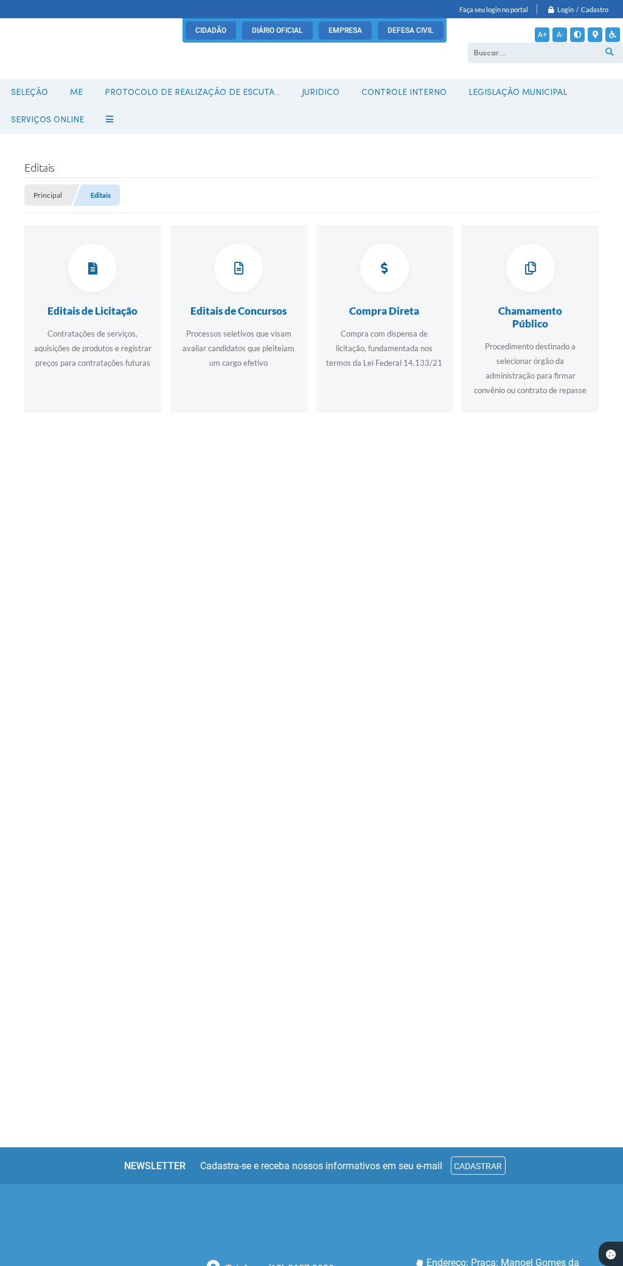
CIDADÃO (210, 30)
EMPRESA (345, 30)
